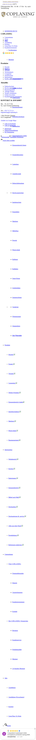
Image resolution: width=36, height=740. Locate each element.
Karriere (7, 44)
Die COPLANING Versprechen (18, 621)
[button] (35, 729)
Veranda (11, 373)
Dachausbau (12, 507)
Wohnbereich (12, 459)
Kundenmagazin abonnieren (13, 96)
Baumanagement (13, 440)
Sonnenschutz (9, 75)
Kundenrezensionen (11, 48)
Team (6, 39)
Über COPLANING (14, 564)
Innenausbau (8, 77)
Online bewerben (10, 95)
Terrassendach (9, 72)
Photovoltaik (12, 431)
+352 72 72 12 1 (9, 110)
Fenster (10, 364)
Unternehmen (9, 37)
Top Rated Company (11, 55)
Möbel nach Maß (13, 497)
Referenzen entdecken (15, 545)
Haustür (11, 354)
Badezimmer (12, 478)
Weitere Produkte (13, 392)
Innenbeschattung (13, 411)
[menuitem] (20, 202)
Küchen (11, 469)
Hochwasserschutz (10, 88)
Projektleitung (12, 535)
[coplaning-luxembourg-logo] (18, 20)
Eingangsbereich (13, 488)
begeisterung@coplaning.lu (9, 112)
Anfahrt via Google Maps (8, 120)
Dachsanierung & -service (16, 516)
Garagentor (12, 383)
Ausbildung (8, 42)
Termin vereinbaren (10, 93)
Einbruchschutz (9, 86)
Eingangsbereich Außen (15, 402)
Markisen (11, 421)
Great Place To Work (11, 46)
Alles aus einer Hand (15, 526)
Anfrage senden (9, 91)
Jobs (6, 41)
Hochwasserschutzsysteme (13, 79)
